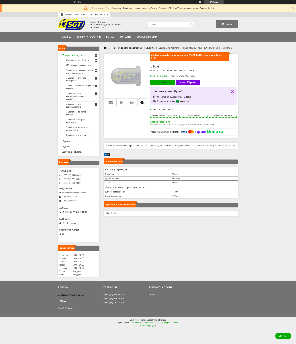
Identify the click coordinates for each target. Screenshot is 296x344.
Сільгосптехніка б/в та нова (79, 60)
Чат (285, 336)
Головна (66, 37)
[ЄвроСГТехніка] (72, 25)
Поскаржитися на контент (143, 323)
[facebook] (105, 155)
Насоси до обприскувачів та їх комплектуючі (135, 48)
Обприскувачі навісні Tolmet (79, 65)
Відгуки (66, 146)
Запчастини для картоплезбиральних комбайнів (76, 96)
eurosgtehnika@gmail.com (74, 193)
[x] (108, 155)
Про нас (109, 37)
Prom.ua (162, 320)
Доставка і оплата (147, 37)
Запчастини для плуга (76, 135)
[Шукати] (191, 24)
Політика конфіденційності (167, 323)
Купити (162, 82)
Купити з (183, 82)
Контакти (125, 37)
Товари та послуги (87, 37)
